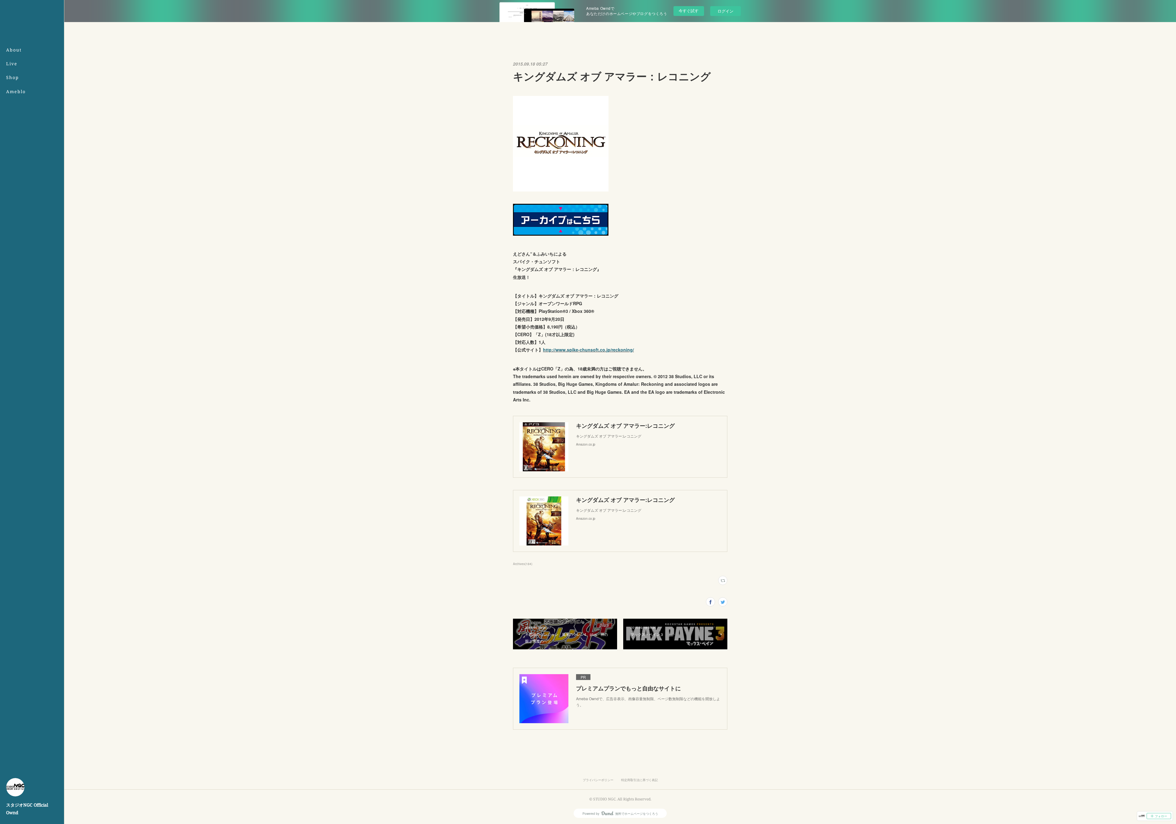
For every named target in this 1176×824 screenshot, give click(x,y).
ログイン (725, 11)
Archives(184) (522, 564)
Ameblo (16, 91)
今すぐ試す (689, 10)
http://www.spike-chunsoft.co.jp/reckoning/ (588, 350)
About (14, 50)
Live (11, 63)
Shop (12, 77)
